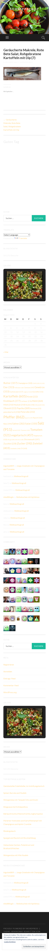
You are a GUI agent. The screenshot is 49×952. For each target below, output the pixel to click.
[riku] (18, 599)
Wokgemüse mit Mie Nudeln (15, 855)
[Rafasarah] (24, 618)
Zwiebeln (15, 448)
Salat (31, 423)
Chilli (36, 383)
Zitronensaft (32, 439)
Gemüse (29, 388)
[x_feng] (24, 561)
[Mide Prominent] (6, 580)
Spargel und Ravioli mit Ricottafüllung (19, 838)
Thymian (25, 430)
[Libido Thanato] (12, 551)
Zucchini (10, 443)
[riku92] (18, 551)
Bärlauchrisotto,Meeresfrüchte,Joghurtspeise (23, 814)
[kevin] (12, 580)
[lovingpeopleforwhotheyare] (37, 561)
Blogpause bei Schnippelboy (15, 807)
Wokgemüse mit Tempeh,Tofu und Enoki (20, 800)
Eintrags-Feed (9, 678)
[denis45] (24, 551)
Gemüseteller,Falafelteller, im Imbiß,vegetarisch (23, 786)
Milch (8, 404)
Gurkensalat (16, 392)
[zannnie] (6, 618)
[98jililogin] (12, 599)
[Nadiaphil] (6, 551)
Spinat (16, 430)
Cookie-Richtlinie (10, 942)
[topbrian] (24, 570)
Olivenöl (40, 405)
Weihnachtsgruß (21, 476)
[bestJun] (37, 618)
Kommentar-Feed (11, 685)
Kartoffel (38, 392)
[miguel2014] (31, 551)
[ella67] (18, 570)
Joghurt (27, 392)
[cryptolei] (18, 589)
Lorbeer (26, 401)
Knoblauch (11, 401)
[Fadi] (31, 589)
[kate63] (37, 589)
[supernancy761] (37, 599)
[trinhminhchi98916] (37, 551)
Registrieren (8, 664)
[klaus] (24, 580)
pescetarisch (11, 412)
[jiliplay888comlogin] (6, 589)
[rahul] (24, 608)
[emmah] (24, 589)
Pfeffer (13, 417)
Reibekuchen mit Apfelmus (27, 497)
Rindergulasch (9, 831)
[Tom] (6, 608)
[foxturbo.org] (12, 628)
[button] (18, 292)
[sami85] (12, 589)
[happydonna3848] (24, 599)
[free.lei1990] (31, 580)
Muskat (19, 404)
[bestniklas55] (18, 561)
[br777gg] (37, 608)
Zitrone (19, 439)
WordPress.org (10, 692)
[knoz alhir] (31, 561)
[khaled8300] (31, 608)
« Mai (5, 352)
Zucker (24, 443)
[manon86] (12, 618)
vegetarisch (22, 435)
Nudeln (30, 405)
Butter (10, 382)
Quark (28, 418)
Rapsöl (37, 418)
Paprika (23, 408)
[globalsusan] (12, 561)
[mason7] (6, 599)
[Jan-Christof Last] (18, 618)
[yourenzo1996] (6, 628)
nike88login (8, 497)
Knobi (32, 396)
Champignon (25, 383)
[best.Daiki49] (31, 599)
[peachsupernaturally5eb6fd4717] (37, 580)
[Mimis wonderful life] (12, 608)
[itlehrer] (31, 570)
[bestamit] (12, 570)
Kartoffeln (15, 396)
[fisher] (6, 561)
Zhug (11, 439)
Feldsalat (19, 387)
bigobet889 (8, 466)
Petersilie (27, 412)
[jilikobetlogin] (31, 618)
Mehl (37, 401)
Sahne (18, 423)
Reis (7, 424)
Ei (42, 383)
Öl (24, 448)
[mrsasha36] (18, 580)
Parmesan (35, 408)
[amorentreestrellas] (6, 570)
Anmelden (7, 671)
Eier (8, 387)
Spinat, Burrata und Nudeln (14, 793)
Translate (23, 238)
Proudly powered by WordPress (20, 928)
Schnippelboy (24, 9)
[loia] (37, 570)
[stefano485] (18, 608)
